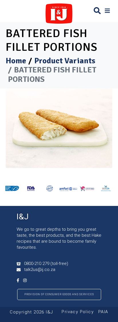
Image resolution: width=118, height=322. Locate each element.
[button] (107, 11)
